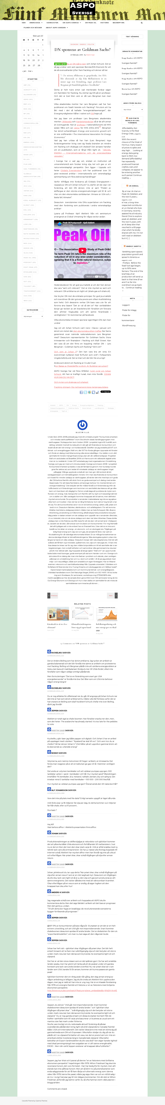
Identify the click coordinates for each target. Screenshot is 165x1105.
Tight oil (64, 411)
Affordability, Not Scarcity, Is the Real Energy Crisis (130, 131)
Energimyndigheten (33, 148)
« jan (24, 71)
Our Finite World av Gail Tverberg (132, 120)
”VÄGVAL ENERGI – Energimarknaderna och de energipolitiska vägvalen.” (82, 153)
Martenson (31, 229)
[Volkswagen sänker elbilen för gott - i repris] (113, 595)
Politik (91, 44)
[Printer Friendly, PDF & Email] (60, 64)
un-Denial (134, 186)
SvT (27, 281)
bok (27, 109)
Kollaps (29, 214)
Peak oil (30, 257)
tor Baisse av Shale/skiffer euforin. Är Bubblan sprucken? (81, 366)
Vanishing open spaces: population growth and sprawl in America (132, 254)
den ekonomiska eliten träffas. (87, 331)
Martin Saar (90, 55)
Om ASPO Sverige (71, 23)
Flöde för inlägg (129, 310)
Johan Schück (86, 408)
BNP (27, 104)
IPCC (28, 186)
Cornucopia (31, 123)
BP (27, 113)
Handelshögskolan (85, 122)
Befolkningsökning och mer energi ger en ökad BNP (106, 627)
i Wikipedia (67, 122)
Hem (24, 23)
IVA (92, 114)
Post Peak (30, 267)
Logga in (126, 305)
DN (27, 128)
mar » (30, 71)
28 (39, 65)
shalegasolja (54, 411)
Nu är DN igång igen (76, 64)
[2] (100, 126)
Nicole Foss (31, 238)
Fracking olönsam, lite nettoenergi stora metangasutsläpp (81, 387)
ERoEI (28, 154)
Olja (28, 253)
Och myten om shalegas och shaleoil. (71, 382)
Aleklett (30, 90)
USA (28, 296)
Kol (27, 210)
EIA (27, 137)
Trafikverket (32, 291)
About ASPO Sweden (56, 27)
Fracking (100, 405)
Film (28, 164)
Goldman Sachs (73, 408)
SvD (27, 277)
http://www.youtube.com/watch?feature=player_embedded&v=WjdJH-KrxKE (82, 991)
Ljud (28, 224)
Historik (104, 23)
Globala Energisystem (32, 175)
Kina (28, 195)
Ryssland (30, 272)
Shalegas (111, 408)
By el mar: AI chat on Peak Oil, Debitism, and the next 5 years (132, 194)
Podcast (30, 262)
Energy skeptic (133, 246)
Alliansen (30, 94)
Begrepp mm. (119, 23)
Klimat (29, 205)
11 (24, 55)
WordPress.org (128, 326)
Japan (28, 191)
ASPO (28, 99)
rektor (77, 128)
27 (34, 65)
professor (81, 125)
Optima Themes (41, 1101)
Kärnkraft (31, 219)
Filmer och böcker (33, 27)
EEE (27, 133)
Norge (28, 248)
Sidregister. (53, 23)
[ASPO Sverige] (82, 9)
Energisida (35, 23)
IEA (27, 181)
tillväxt (29, 286)
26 (29, 65)
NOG (28, 243)
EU (27, 159)
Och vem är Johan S (65, 352)
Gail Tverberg (32, 169)
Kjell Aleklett (32, 200)
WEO (28, 300)
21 (39, 60)
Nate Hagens (31, 234)
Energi (29, 142)
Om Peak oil (90, 23)
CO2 (27, 118)
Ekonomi (74, 44)
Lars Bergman (99, 408)
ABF (27, 85)
